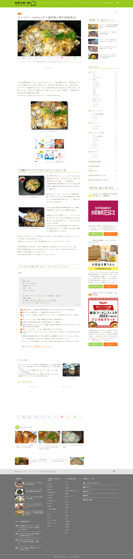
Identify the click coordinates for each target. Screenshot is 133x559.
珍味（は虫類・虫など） (72, 490)
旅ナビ (87, 487)
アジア (104, 72)
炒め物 (25, 381)
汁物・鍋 (51, 495)
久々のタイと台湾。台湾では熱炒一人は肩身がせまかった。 (28, 534)
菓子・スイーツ (52, 523)
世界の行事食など (108, 3)
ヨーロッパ (70, 3)
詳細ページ (95, 234)
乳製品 (68, 521)
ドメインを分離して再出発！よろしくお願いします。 (28, 548)
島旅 (86, 495)
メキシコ (105, 147)
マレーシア (105, 102)
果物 (67, 527)
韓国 (105, 80)
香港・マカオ (105, 99)
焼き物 (50, 484)
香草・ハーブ (69, 496)
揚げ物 (50, 489)
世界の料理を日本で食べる (103, 180)
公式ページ (110, 234)
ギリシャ (104, 128)
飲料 (50, 525)
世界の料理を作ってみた (104, 175)
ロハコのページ (95, 286)
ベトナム (105, 97)
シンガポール (105, 84)
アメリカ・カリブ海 (83, 3)
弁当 (50, 517)
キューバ (105, 138)
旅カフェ (88, 491)
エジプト (105, 116)
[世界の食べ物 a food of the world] (25, 6)
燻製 (50, 506)
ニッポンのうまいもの (92, 483)
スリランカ (105, 86)
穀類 (67, 515)
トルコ (105, 118)
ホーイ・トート (62, 176)
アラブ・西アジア (58, 3)
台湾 (105, 91)
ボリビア (104, 145)
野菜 (67, 493)
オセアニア (96, 3)
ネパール (105, 95)
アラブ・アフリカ (104, 111)
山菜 (67, 504)
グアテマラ (105, 140)
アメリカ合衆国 (104, 136)
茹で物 (50, 498)
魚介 (20, 381)
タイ (20, 13)
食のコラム (104, 171)
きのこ (68, 501)
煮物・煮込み (52, 492)
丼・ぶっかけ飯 (52, 520)
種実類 (68, 524)
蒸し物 (50, 503)
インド (105, 75)
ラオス (105, 106)
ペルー (105, 143)
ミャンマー (104, 104)
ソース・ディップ (53, 511)
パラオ (104, 155)
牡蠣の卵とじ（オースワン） (43, 346)
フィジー (104, 157)
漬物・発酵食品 (52, 509)
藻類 (67, 507)
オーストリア (104, 126)
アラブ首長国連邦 (104, 114)
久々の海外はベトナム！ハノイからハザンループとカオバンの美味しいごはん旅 (28, 527)
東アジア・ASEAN (44, 3)
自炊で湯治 (88, 499)
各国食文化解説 (103, 161)
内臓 (67, 487)
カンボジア (104, 82)
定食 (50, 514)
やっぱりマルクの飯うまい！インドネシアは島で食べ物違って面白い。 (28, 541)
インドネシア (105, 77)
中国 (105, 93)
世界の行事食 (103, 166)
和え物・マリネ (52, 500)
